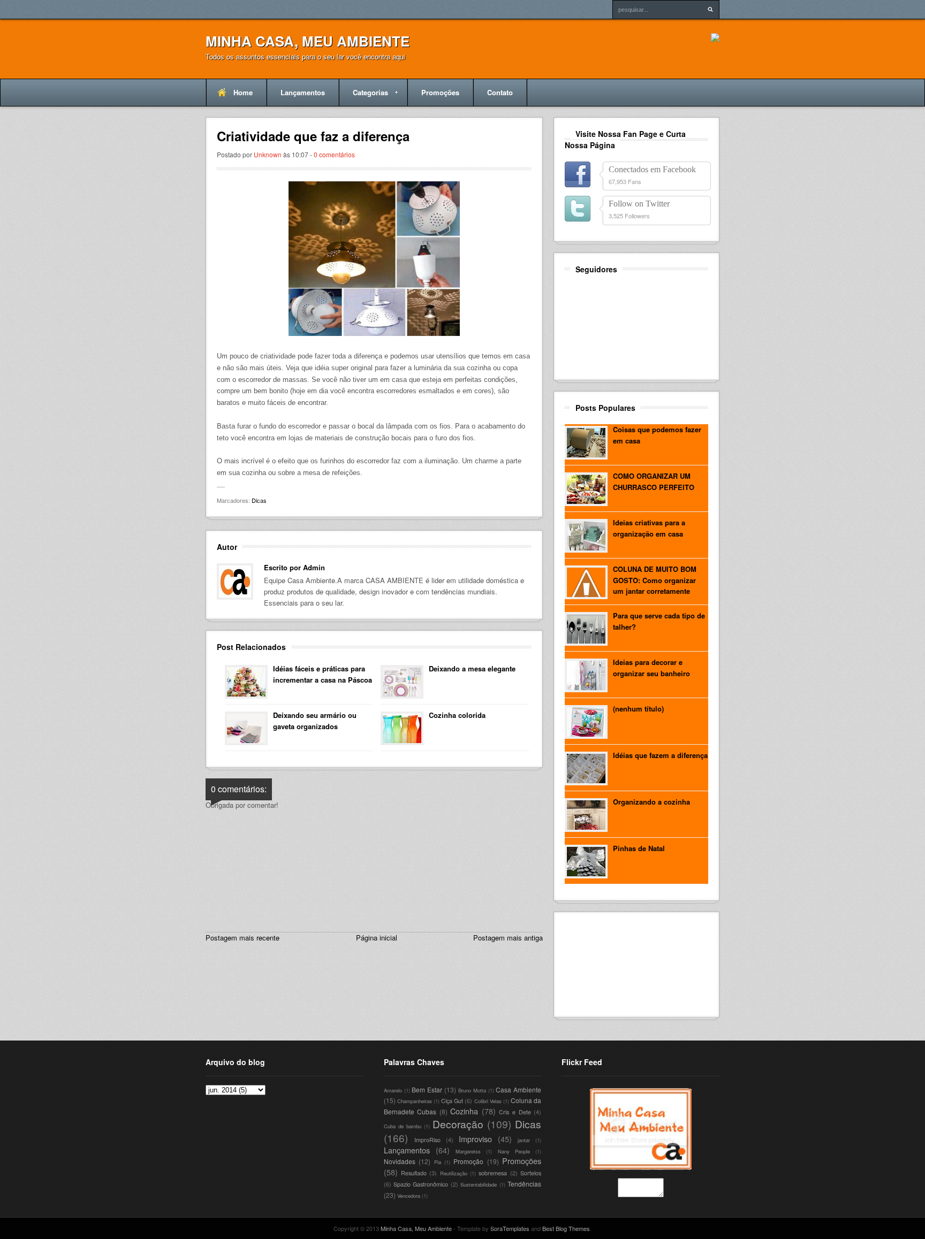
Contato (500, 92)
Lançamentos (302, 92)
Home (243, 92)
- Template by (490, 1228)
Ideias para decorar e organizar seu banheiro (651, 667)
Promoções (440, 92)
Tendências (524, 1183)
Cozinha (464, 1110)
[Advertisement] (613, 963)
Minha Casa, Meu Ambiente (308, 41)
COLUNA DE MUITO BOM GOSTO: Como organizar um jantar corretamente (654, 580)
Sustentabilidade (478, 1184)
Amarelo (393, 1090)
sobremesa (493, 1173)
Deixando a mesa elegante (472, 668)
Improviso (475, 1138)
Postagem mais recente (242, 937)
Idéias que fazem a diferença (660, 755)
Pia (437, 1162)
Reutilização (453, 1173)
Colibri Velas (488, 1101)
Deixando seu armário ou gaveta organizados (315, 720)
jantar (524, 1140)
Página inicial (376, 937)
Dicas (259, 500)
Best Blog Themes (566, 1228)
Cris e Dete (514, 1112)
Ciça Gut (452, 1101)
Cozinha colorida (457, 715)
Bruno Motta (472, 1090)
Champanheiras (414, 1101)
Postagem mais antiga (508, 937)
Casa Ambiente (518, 1089)
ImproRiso (427, 1140)
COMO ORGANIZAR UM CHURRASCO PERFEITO (653, 481)
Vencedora (408, 1195)
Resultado (414, 1173)
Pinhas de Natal (639, 848)
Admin (314, 567)
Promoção (468, 1161)
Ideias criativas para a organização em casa (649, 528)
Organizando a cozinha (651, 802)
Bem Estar (427, 1089)
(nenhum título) (638, 708)
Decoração (458, 1123)
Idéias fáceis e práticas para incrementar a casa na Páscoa (322, 674)
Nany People (514, 1151)
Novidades (399, 1161)
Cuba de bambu (402, 1126)
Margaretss (468, 1151)
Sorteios (530, 1173)
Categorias (363, 96)
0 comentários (334, 154)
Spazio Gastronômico (420, 1184)
